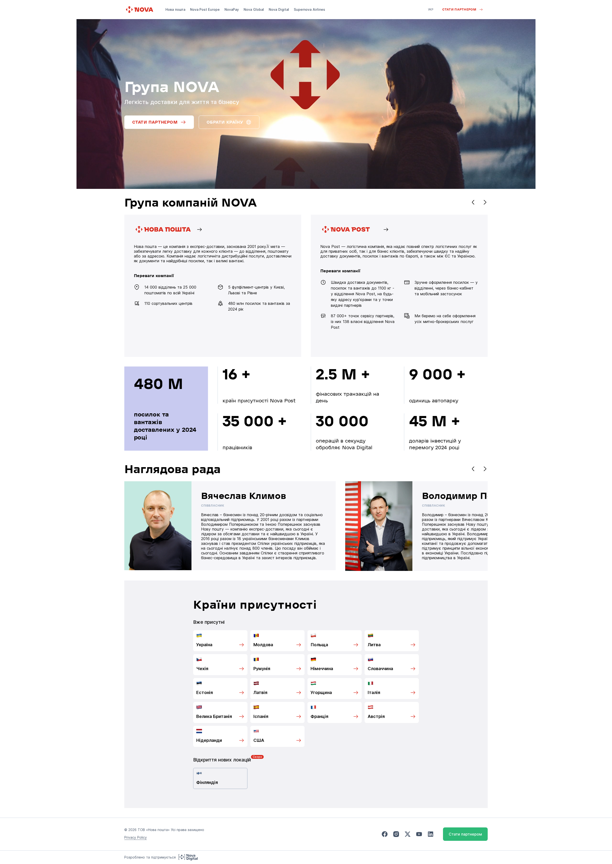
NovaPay (231, 9)
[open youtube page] (419, 834)
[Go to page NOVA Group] (212, 286)
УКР (431, 9)
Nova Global (254, 9)
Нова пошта (175, 9)
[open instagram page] (396, 834)
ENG (431, 16)
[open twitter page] (407, 834)
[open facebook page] (385, 834)
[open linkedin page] (430, 834)
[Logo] (140, 10)
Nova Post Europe (205, 9)
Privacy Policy (135, 837)
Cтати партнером (465, 834)
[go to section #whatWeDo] (399, 286)
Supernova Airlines (309, 9)
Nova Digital (279, 9)
